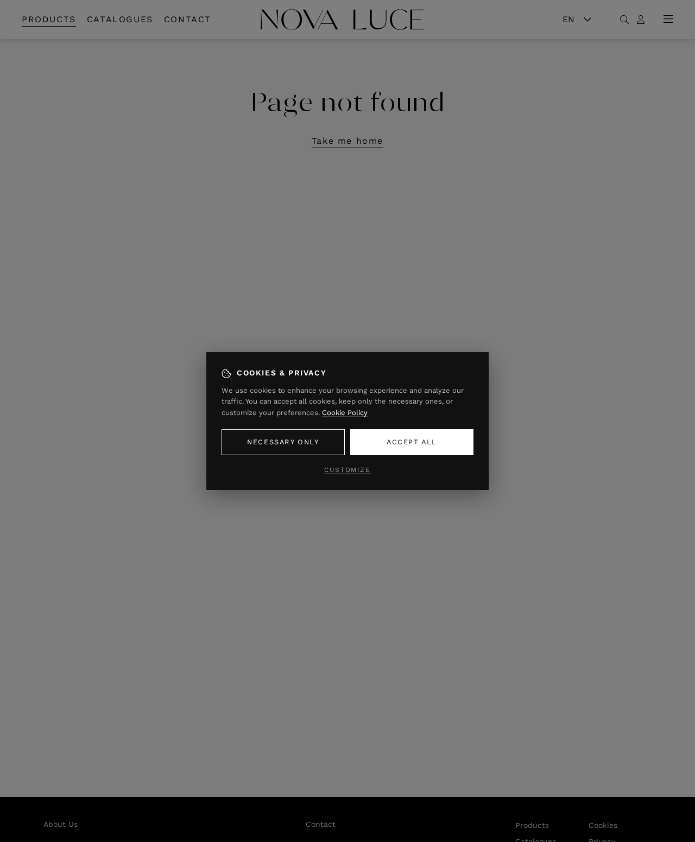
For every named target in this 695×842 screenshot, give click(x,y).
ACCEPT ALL (412, 442)
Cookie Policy (345, 413)
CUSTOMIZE (347, 470)
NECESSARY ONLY (283, 442)
